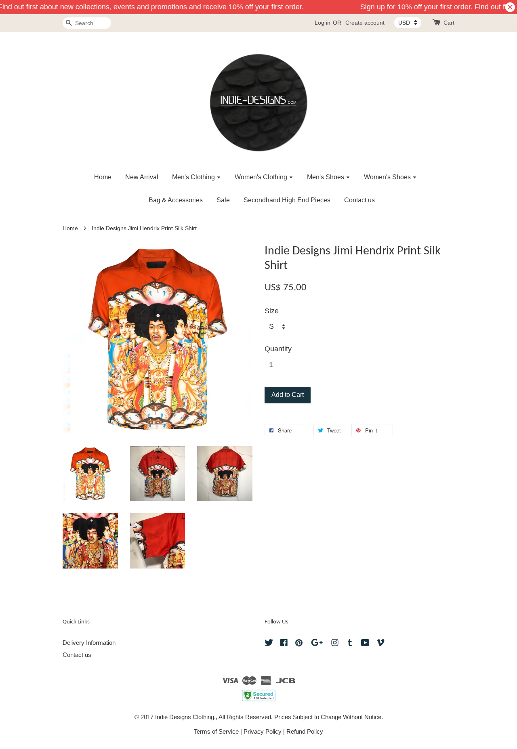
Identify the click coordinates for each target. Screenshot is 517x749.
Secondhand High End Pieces (287, 200)
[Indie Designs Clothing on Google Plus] (316, 643)
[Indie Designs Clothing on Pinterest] (298, 643)
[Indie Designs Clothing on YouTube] (365, 643)
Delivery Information (89, 642)
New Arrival (141, 177)
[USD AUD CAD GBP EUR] (407, 22)
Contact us (359, 200)
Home (102, 177)
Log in (322, 22)
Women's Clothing (262, 177)
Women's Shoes (388, 177)
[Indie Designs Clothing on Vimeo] (380, 643)
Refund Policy (304, 731)
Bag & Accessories (176, 200)
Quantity (278, 349)
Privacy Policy (263, 731)
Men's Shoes (326, 177)
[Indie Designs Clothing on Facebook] (284, 643)
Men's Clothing (194, 177)
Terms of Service (216, 731)
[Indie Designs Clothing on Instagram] (334, 643)
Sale (223, 200)
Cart (448, 22)
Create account (365, 22)
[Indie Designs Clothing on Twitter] (269, 643)
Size (272, 311)
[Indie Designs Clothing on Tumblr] (350, 643)
